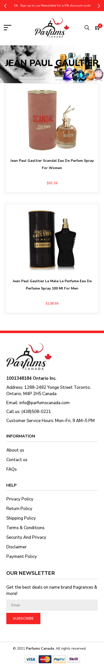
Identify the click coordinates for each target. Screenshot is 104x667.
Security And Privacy (26, 537)
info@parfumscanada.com (44, 403)
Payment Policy (21, 556)
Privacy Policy (19, 499)
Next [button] (99, 6)
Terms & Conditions (25, 528)
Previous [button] (5, 6)
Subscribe (23, 618)
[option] (52, 5)
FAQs (11, 469)
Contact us (16, 460)
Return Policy (19, 509)
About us (15, 450)
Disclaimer (16, 547)
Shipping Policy (21, 518)
